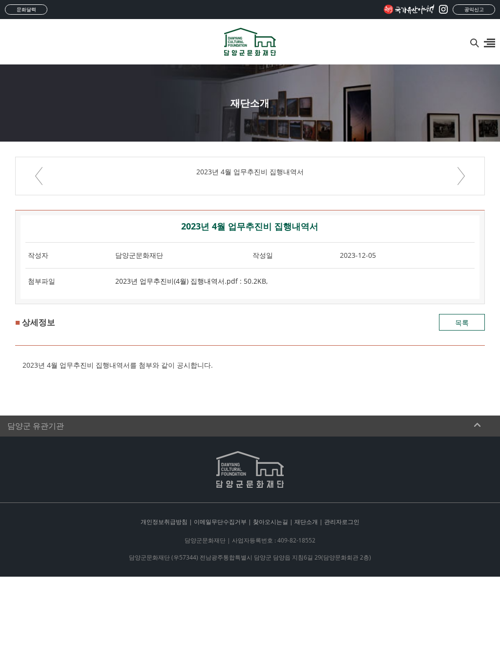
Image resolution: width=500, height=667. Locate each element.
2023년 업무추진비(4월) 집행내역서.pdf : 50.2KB (190, 281)
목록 (462, 322)
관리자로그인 (341, 522)
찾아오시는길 (270, 522)
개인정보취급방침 (164, 522)
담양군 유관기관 (35, 426)
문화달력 (26, 9)
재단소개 (306, 522)
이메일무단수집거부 (220, 522)
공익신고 (474, 9)
